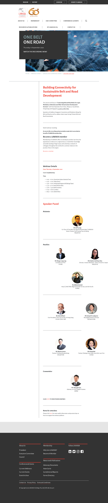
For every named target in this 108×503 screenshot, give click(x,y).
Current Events (24, 472)
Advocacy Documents (50, 465)
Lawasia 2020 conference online (52, 73)
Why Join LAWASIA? (50, 450)
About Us (21, 21)
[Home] (29, 12)
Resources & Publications (28, 27)
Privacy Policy (31, 482)
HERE (48, 399)
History (34, 2)
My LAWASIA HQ (52, 27)
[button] (86, 21)
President (22, 450)
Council (21, 457)
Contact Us (71, 27)
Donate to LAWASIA (76, 2)
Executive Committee (26, 453)
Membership (35, 21)
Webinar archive (36, 73)
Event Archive (24, 475)
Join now (59, 2)
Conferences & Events (71, 21)
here (51, 413)
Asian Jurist (47, 468)
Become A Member (49, 453)
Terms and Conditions (43, 482)
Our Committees (51, 21)
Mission (25, 2)
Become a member (48, 151)
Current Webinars (25, 468)
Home (27, 73)
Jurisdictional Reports (50, 472)
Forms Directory (48, 475)
